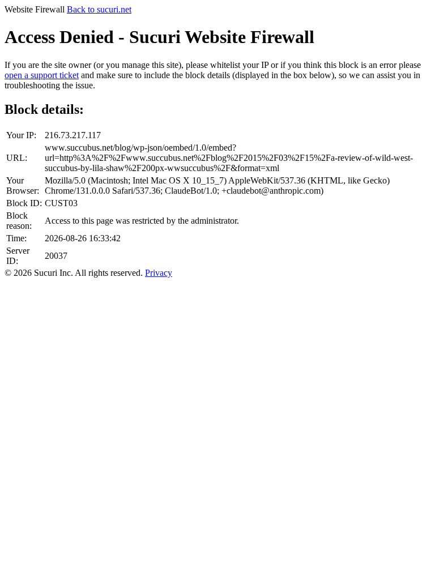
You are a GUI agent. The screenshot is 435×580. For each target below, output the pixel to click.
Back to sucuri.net (99, 9)
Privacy (158, 273)
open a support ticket (42, 75)
